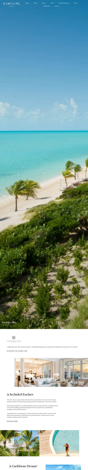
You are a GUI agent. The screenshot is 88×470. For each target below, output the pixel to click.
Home (3, 325)
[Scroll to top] (83, 468)
